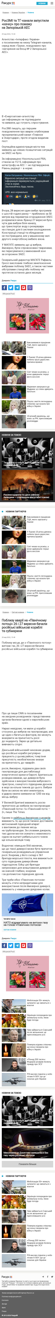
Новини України (18, 13)
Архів (4, 1308)
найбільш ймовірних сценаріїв (31, 817)
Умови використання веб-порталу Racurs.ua (18, 1293)
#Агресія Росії (9, 294)
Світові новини (18, 612)
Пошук (4, 1311)
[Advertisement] (27, 83)
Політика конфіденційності (11, 1296)
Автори (4, 1304)
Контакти (5, 1300)
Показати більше (27, 1164)
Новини (42, 3)
